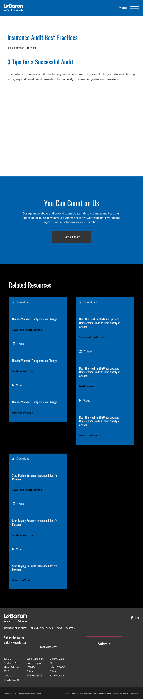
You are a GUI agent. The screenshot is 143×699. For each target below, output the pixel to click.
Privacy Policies (71, 693)
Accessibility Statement (102, 693)
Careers (70, 628)
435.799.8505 (35, 675)
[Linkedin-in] (137, 618)
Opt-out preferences (120, 693)
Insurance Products (15, 628)
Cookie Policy (134, 693)
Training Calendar (42, 628)
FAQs (59, 628)
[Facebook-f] (132, 618)
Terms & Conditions (85, 693)
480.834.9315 (12, 679)
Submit (104, 643)
